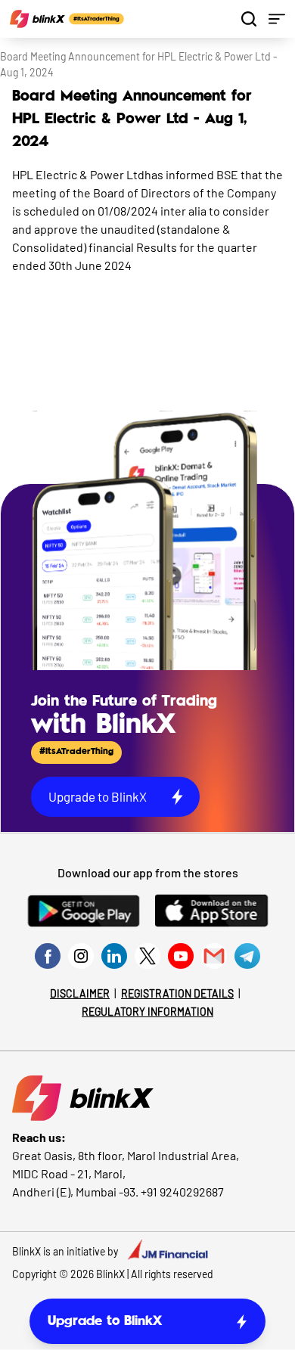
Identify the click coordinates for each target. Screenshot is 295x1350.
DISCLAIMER (80, 993)
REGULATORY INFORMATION (147, 1011)
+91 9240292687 (182, 1191)
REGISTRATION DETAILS (177, 993)
